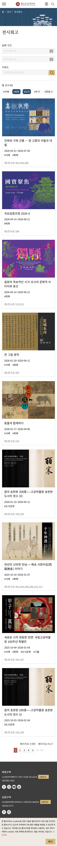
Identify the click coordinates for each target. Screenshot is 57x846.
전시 (9, 11)
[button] (4, 4)
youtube (14, 787)
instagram (9, 787)
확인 (50, 841)
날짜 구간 (7, 45)
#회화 (16, 91)
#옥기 (37, 91)
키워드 (5, 67)
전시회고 (18, 11)
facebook (4, 787)
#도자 (27, 91)
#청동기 (49, 91)
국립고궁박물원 (25, 4)
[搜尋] (53, 4)
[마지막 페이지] (41, 750)
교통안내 (42, 776)
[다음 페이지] (37, 750)
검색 (52, 72)
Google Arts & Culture (19, 787)
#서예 (6, 91)
